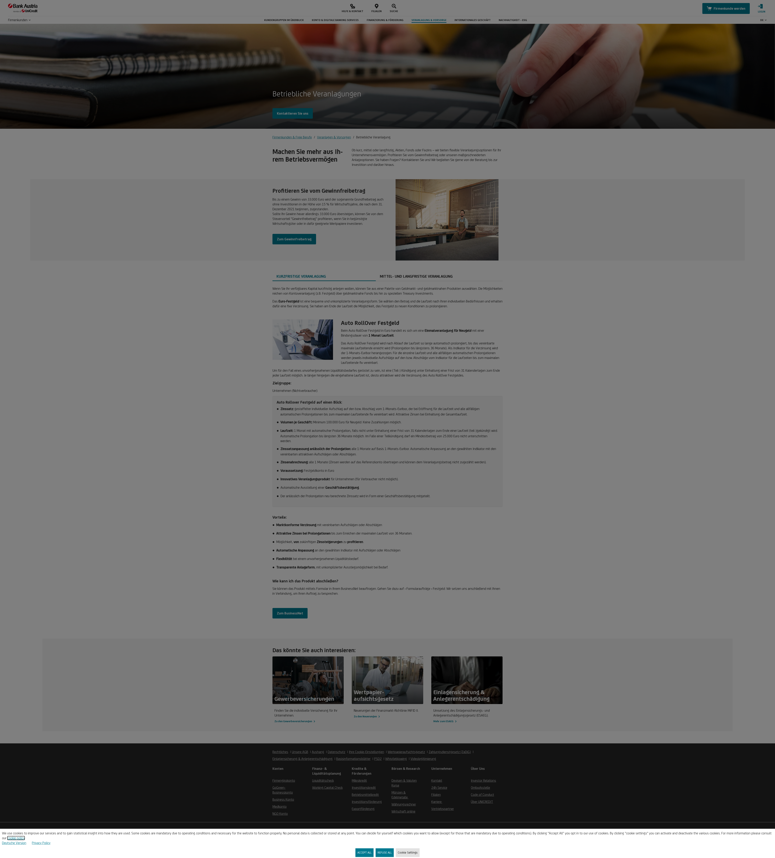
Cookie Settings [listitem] (408, 852)
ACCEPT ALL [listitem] (364, 852)
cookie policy (16, 838)
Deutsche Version (14, 843)
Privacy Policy (41, 843)
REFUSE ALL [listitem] (385, 852)
